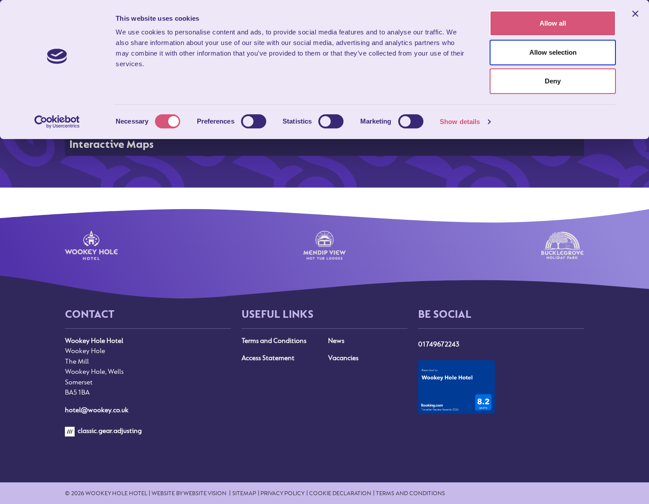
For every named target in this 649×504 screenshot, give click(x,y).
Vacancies (343, 358)
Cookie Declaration (340, 492)
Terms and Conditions (273, 341)
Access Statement (267, 358)
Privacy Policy (282, 492)
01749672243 (438, 344)
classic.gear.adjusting (109, 431)
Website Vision (204, 492)
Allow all (553, 23)
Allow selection (553, 52)
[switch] (253, 121)
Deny (553, 81)
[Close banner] (635, 14)
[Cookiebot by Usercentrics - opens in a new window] (57, 121)
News (336, 341)
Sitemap (244, 492)
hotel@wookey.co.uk (96, 410)
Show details (460, 121)
